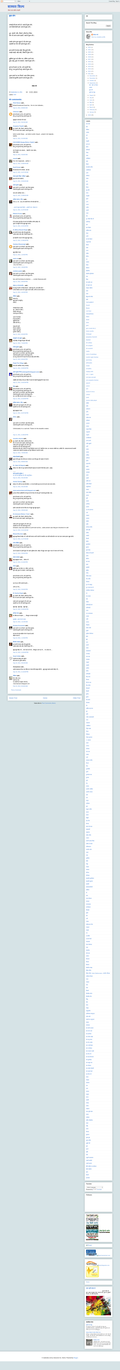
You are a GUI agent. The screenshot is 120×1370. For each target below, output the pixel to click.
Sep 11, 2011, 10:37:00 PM (20, 413)
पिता (87, 766)
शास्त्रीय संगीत (89, 167)
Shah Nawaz (17, 103)
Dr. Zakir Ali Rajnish (19, 465)
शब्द (87, 276)
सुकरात (87, 1134)
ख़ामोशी (87, 567)
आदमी (87, 478)
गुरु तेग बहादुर (89, 584)
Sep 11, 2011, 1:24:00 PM (20, 254)
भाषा (87, 855)
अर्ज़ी (87, 446)
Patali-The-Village (18, 363)
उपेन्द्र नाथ (16, 613)
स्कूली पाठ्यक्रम (89, 1157)
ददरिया (87, 668)
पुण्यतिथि (88, 769)
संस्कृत (87, 1080)
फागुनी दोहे (88, 242)
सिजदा (87, 1131)
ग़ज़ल (15, 94)
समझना (87, 1108)
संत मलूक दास (89, 1062)
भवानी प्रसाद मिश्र (90, 840)
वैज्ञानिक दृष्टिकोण (90, 273)
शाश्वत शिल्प (16, 6)
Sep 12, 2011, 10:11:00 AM (20, 530)
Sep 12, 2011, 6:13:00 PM (20, 562)
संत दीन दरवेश (89, 1042)
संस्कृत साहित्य (89, 288)
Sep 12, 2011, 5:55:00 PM (20, 553)
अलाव (87, 449)
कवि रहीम (88, 529)
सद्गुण (87, 1094)
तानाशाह (88, 653)
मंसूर (87, 864)
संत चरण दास (89, 1031)
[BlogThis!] (32, 92)
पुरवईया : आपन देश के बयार (19, 619)
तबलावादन (88, 650)
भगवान (87, 838)
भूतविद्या (87, 858)
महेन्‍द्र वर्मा (95, 34)
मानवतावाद (88, 904)
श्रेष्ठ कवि (88, 1016)
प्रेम (87, 794)
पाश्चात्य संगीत (89, 760)
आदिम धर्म (88, 481)
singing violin (89, 371)
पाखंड (87, 754)
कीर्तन (87, 541)
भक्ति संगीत (88, 835)
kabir (87, 204)
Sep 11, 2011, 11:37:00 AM (20, 210)
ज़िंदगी (87, 1175)
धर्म (86, 135)
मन (86, 259)
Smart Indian (17, 656)
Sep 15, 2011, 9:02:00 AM (20, 663)
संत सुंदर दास (89, 285)
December (93, 75)
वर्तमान (87, 956)
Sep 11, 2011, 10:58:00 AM (20, 195)
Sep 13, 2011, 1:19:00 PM (20, 638)
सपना (87, 1097)
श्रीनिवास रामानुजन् (90, 1013)
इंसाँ (87, 498)
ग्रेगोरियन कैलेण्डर (90, 590)
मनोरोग (87, 262)
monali (15, 158)
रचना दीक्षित (16, 542)
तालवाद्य (88, 659)
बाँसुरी (87, 817)
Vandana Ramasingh (19, 244)
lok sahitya (89, 342)
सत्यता (87, 1091)
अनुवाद (87, 434)
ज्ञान (87, 224)
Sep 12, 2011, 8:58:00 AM (20, 461)
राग (86, 933)
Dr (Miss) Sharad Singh (20, 230)
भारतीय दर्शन (89, 849)
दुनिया (87, 694)
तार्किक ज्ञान (88, 230)
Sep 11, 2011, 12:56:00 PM (20, 240)
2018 (89, 57)
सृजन (87, 1149)
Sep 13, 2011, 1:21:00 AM (20, 621)
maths (88, 351)
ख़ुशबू (87, 570)
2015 (89, 64)
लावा (87, 947)
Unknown (16, 111)
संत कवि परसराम (89, 1028)
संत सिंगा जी (88, 1074)
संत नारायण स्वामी (90, 1051)
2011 (89, 73)
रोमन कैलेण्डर (89, 944)
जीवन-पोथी (88, 627)
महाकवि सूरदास (89, 881)
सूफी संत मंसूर (92, 92)
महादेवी (87, 884)
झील (87, 636)
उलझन (87, 515)
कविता (87, 532)
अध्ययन (88, 423)
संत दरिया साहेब (89, 1036)
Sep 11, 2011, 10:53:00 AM (20, 181)
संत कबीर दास (89, 282)
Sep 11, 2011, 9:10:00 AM (20, 138)
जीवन (87, 178)
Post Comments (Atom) (49, 703)
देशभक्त (88, 702)
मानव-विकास (89, 898)
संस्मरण (87, 1082)
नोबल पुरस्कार (89, 737)
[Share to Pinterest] (37, 92)
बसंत (87, 155)
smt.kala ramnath (91, 377)
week (87, 397)
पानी (87, 757)
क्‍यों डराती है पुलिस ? (18, 473)
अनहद (87, 426)
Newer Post (13, 698)
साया (87, 290)
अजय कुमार (16, 185)
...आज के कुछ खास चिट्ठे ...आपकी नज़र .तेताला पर (25, 207)
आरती (87, 210)
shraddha (88, 368)
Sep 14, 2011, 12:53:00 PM (20, 652)
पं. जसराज (88, 740)
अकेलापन (88, 409)
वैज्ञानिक (88, 270)
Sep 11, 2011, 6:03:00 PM (20, 334)
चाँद (87, 599)
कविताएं (87, 175)
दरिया (87, 671)
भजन (87, 250)
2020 (89, 52)
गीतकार (87, 581)
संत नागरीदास (89, 1048)
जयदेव (87, 616)
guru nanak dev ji (91, 328)
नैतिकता (88, 734)
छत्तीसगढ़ (88, 221)
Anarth (88, 305)
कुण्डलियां (88, 544)
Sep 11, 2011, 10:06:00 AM (20, 163)
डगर (87, 642)
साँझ (87, 1126)
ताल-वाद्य (88, 656)
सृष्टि (87, 1152)
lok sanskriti (89, 348)
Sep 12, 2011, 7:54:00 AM (20, 452)
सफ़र (87, 293)
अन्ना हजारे (88, 440)
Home (45, 698)
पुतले (87, 771)
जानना (87, 622)
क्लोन (87, 555)
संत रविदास (88, 1065)
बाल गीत (88, 820)
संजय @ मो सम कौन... (18, 285)
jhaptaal (88, 339)
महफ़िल (87, 889)
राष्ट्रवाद (88, 941)
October (92, 80)
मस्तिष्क (87, 875)
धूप (86, 711)
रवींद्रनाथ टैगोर (89, 924)
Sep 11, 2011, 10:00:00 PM (20, 368)
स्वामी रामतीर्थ (89, 1160)
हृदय (87, 1172)
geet (87, 325)
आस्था (87, 495)
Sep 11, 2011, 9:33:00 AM (20, 154)
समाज (87, 1114)
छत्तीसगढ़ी (88, 607)
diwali (87, 319)
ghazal (88, 144)
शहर (87, 987)
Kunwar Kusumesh (19, 625)
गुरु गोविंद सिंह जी (90, 218)
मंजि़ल (87, 256)
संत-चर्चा (88, 123)
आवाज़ (87, 489)
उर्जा (87, 512)
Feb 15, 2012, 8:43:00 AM (20, 686)
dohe (87, 322)
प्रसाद (87, 786)
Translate (99, 1189)
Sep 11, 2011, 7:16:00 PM (20, 343)
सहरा (87, 1123)
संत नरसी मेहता (89, 1045)
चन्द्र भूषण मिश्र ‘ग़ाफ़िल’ (19, 176)
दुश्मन (87, 697)
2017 (89, 59)
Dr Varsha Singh (18, 593)
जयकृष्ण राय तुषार (17, 338)
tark (87, 388)
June (91, 100)
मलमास (87, 869)
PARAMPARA (89, 314)
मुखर (87, 912)
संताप (87, 1077)
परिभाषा (87, 748)
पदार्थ (87, 743)
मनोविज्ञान (88, 158)
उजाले (87, 501)
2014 (89, 66)
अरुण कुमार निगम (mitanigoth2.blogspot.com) (26, 372)
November (93, 78)
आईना (87, 466)
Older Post (76, 698)
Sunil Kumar (17, 167)
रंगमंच (87, 921)
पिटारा (87, 763)
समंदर (87, 1105)
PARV (87, 316)
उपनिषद (88, 504)
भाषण (87, 852)
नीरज (87, 731)
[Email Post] (26, 92)
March (91, 107)
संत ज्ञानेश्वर (88, 1033)
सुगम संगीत (88, 1140)
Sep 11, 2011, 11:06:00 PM (20, 434)
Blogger (76, 1357)
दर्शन (87, 184)
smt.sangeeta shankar (92, 380)
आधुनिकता (88, 486)
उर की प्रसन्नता (89, 509)
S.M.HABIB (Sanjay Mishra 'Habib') (24, 142)
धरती (87, 236)
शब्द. (87, 984)
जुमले (87, 630)
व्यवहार (87, 982)
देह (86, 705)
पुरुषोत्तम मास (89, 774)
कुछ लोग (91, 90)
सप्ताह (87, 1103)
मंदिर (87, 861)
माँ (86, 892)
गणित (87, 573)
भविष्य (87, 253)
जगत (87, 610)
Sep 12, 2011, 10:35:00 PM (20, 609)
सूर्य (87, 1146)
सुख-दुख (88, 1137)
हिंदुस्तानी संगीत (89, 296)
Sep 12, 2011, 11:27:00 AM (20, 539)
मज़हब (87, 866)
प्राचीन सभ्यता (89, 792)
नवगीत (90, 87)
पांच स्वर (88, 751)
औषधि (87, 521)
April (91, 105)
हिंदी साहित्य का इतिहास (91, 1166)
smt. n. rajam (89, 374)
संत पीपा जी (88, 1054)
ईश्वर (87, 147)
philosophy (89, 362)
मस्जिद (87, 872)
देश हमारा (88, 699)
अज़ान (87, 414)
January (92, 112)
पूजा (87, 780)
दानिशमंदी (88, 673)
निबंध (87, 152)
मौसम (87, 265)
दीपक (87, 187)
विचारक (87, 959)
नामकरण (88, 722)
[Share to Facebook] (35, 92)
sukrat (88, 386)
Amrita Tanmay (17, 481)
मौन (87, 915)
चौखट (87, 601)
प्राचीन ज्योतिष (89, 789)
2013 (89, 69)
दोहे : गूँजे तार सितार (93, 85)
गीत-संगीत (88, 578)
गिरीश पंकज (88, 576)
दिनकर (87, 679)
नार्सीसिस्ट (88, 725)
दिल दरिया (88, 685)
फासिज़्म (88, 803)
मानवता (87, 901)
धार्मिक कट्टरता (89, 708)
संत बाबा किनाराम (90, 1056)
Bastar (88, 308)
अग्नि (87, 411)
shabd (88, 365)
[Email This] (30, 92)
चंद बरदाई (88, 596)
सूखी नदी (88, 1143)
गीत (87, 138)
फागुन (87, 800)
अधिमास (88, 420)
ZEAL (14, 417)
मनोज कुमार (16, 347)
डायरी (87, 645)
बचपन (87, 812)
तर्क (87, 181)
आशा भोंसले (88, 492)
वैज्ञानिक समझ (89, 967)
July (91, 97)
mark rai (15, 258)
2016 (89, 61)
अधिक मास (88, 417)
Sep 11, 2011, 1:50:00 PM (20, 267)
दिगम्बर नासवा (16, 642)
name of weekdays (91, 354)
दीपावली (88, 688)
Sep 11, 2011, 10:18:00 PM (20, 398)
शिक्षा (87, 279)
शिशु (87, 999)
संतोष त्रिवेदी (16, 456)
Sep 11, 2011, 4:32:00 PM (20, 292)
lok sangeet (89, 345)
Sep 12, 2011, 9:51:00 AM (20, 486)
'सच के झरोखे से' (90, 302)
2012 (89, 71)
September (93, 83)
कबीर (87, 524)
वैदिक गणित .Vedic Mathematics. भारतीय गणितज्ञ (98, 973)
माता (87, 895)
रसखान (87, 927)
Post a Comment (16, 690)
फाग (87, 797)
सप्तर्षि (87, 1100)
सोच (87, 1154)
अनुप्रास (88, 432)
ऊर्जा (87, 172)
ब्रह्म (87, 247)
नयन (87, 720)
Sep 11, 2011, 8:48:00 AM (20, 108)
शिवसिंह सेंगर (89, 996)
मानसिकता (88, 907)
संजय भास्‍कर (16, 557)
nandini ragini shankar (92, 357)
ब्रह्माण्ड (88, 832)
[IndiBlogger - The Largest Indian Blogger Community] (92, 1276)
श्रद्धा (87, 1008)
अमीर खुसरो (88, 443)
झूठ (87, 639)
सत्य (87, 1088)
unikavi (88, 394)
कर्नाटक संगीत (89, 527)
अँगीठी (87, 403)
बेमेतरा (87, 244)
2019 (89, 54)
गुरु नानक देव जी (89, 587)
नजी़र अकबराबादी (90, 717)
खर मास (88, 561)
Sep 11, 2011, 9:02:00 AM (20, 122)
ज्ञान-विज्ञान (88, 227)
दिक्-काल (88, 676)
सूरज (87, 198)
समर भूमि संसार (89, 1111)
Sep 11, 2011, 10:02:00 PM (20, 382)
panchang (89, 360)
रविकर (15, 296)
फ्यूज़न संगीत (89, 809)
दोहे (87, 126)
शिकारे (87, 990)
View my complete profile (98, 37)
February (92, 109)
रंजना (14, 566)
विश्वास (87, 964)
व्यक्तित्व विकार (89, 976)
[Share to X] (33, 92)
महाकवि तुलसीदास (90, 878)
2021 (89, 49)
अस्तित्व (88, 458)
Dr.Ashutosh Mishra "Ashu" (21, 514)
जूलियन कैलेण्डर (89, 633)
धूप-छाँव (88, 190)
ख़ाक (87, 564)
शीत (87, 1002)
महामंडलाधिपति (89, 887)
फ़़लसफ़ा (88, 1177)
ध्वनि (87, 714)
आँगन (87, 460)
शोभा (87, 1005)
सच (87, 1085)
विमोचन (87, 267)
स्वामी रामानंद (89, 1163)
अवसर (87, 452)
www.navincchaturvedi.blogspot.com (24, 490)
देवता (87, 233)
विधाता (87, 961)
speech (88, 383)
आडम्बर (87, 469)
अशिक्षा (87, 455)
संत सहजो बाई (89, 1071)
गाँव (87, 216)
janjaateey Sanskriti (91, 337)
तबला (87, 648)
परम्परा (87, 745)
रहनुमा (87, 930)
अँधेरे (87, 406)
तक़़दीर (87, 665)
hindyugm (89, 334)
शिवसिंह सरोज (89, 993)
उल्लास (87, 518)
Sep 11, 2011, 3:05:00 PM (20, 281)
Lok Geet (88, 311)
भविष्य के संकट (89, 843)
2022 (89, 47)
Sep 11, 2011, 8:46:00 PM (20, 359)
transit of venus (90, 391)
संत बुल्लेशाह (89, 1059)
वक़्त (87, 161)
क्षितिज (87, 558)
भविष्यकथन (88, 846)
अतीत (87, 207)
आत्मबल (88, 472)
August (92, 95)
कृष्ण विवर (88, 550)
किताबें (87, 538)
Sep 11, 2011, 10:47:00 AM (20, 172)
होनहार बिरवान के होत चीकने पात (93, 1332)
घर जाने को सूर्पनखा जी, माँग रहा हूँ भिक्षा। (22, 475)
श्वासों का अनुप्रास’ (90, 1019)
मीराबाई (87, 910)
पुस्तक (87, 777)
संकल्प (87, 1022)
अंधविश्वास (88, 170)
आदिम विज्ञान (89, 483)
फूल (87, 806)
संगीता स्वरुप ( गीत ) (18, 199)
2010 (89, 115)
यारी (87, 918)
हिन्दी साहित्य (89, 1169)
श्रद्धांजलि (88, 1010)
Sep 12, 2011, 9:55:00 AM (20, 510)
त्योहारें (87, 662)
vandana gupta (17, 271)
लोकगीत (88, 950)
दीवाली (87, 691)
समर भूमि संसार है (90, 1288)
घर (86, 593)
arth (87, 201)
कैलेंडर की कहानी (90, 553)
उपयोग (87, 506)
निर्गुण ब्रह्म (88, 728)
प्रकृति (87, 141)
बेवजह (87, 823)
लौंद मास (88, 953)
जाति (87, 619)
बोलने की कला (89, 826)
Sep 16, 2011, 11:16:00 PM (20, 672)
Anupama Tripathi (18, 126)
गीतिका (87, 129)
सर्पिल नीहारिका (89, 1120)
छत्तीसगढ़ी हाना (89, 604)
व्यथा (87, 979)
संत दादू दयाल (89, 1039)
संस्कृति (87, 195)
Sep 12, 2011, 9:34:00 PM (20, 589)
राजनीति (88, 936)
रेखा (14, 386)
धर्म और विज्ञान (89, 239)
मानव (87, 193)
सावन (87, 1128)
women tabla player (91, 400)
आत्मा (87, 475)
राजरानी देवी (88, 938)
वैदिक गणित (88, 970)
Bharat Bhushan (18, 534)
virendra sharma (18, 438)
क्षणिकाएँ (88, 149)
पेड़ (86, 783)
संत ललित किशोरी (90, 1068)
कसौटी (87, 535)
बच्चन (87, 815)
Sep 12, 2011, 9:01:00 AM (20, 477)
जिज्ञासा (87, 625)
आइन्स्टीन (88, 463)
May (91, 102)
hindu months (90, 331)
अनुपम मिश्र (88, 429)
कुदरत (87, 547)
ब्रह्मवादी (88, 829)
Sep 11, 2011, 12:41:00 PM (20, 226)
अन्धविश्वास (88, 437)
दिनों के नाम (88, 682)
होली (87, 299)
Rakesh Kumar (17, 213)
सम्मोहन (87, 1117)
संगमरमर (88, 1025)
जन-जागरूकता (89, 613)
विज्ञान (87, 164)
